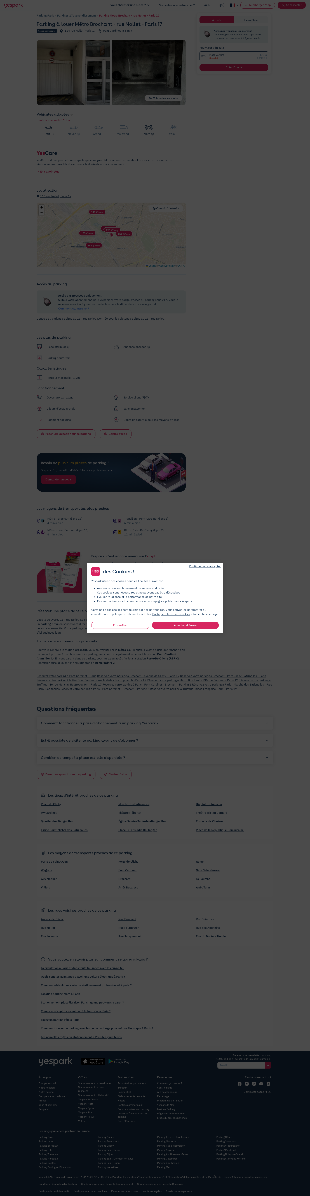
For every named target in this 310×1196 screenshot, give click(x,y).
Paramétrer (120, 625)
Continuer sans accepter (205, 566)
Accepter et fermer (185, 625)
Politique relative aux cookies (171, 614)
